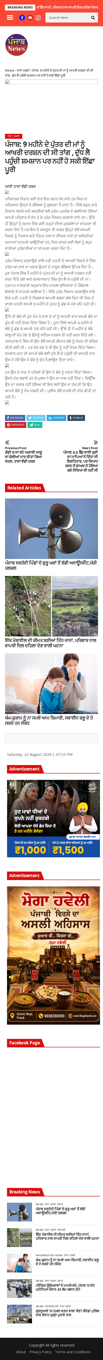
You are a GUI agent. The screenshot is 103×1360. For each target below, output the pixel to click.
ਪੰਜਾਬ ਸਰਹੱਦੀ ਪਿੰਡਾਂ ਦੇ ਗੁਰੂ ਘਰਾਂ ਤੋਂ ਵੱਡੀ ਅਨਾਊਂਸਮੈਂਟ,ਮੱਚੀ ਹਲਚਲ (51, 565)
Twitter (38, 417)
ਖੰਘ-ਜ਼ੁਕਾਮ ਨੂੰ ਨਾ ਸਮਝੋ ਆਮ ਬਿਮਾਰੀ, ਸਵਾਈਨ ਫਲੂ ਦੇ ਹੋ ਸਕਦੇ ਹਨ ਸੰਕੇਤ (49, 720)
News (40, 1204)
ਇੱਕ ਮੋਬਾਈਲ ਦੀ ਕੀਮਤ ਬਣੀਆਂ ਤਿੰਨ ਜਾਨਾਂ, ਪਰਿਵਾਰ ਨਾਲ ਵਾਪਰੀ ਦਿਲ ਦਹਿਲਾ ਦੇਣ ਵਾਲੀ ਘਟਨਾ (50, 643)
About (21, 1351)
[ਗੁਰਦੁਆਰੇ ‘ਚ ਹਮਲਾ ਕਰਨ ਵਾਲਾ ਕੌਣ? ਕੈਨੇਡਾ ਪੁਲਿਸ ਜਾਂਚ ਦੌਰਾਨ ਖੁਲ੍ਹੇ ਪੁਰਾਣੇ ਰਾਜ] (19, 1314)
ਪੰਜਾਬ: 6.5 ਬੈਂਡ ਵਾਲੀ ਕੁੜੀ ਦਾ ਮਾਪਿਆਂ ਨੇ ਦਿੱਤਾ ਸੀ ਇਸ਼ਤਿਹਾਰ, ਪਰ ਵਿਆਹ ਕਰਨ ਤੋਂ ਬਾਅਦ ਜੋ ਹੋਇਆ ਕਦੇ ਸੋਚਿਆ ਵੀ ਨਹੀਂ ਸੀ (80, 459)
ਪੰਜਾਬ (60, 1204)
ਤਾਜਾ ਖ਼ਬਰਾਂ (23, 70)
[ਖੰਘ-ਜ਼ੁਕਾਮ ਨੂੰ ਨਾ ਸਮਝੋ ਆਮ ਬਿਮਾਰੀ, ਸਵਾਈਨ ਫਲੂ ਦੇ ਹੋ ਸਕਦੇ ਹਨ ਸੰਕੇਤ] (51, 683)
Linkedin (58, 417)
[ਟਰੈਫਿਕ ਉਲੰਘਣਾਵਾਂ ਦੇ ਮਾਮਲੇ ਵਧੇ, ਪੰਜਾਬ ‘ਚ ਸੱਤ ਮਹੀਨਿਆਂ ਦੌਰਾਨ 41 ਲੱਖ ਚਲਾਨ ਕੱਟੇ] (19, 1288)
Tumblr (77, 417)
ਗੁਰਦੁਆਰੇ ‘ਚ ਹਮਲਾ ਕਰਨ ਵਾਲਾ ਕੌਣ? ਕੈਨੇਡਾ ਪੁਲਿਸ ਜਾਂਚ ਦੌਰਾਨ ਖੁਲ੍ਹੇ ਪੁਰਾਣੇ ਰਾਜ (67, 1313)
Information (45, 1255)
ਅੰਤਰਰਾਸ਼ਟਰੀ (51, 1306)
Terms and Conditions (73, 1351)
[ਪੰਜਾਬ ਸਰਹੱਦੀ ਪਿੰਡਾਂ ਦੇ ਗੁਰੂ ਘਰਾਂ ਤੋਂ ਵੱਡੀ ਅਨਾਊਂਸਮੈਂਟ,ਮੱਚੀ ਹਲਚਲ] (51, 528)
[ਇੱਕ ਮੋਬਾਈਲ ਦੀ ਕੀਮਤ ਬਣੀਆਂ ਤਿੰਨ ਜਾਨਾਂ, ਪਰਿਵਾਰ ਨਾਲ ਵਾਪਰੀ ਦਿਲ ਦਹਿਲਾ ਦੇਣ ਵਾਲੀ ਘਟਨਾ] (51, 606)
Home (9, 70)
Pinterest (17, 424)
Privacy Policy (41, 1351)
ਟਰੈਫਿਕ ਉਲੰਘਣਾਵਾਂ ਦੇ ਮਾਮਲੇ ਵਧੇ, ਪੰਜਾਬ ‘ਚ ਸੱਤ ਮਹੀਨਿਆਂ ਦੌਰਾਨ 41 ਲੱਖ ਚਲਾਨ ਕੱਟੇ (65, 1287)
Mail (37, 424)
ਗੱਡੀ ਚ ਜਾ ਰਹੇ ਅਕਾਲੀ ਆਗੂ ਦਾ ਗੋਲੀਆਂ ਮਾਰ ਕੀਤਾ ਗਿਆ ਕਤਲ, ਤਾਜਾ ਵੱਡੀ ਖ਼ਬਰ (23, 455)
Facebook (16, 417)
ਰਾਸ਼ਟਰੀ (61, 1229)
